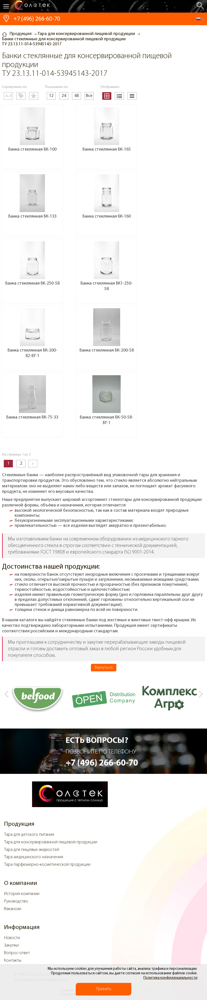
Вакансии (12, 909)
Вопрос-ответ (17, 953)
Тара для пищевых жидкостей (31, 850)
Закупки (11, 945)
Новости (12, 938)
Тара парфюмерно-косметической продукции (47, 865)
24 (64, 96)
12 (51, 96)
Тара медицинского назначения (33, 857)
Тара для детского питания (29, 835)
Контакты (12, 960)
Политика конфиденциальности (170, 978)
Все (89, 96)
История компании (21, 894)
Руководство (16, 901)
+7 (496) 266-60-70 (37, 19)
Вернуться (104, 668)
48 (76, 96)
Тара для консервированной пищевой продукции (50, 842)
